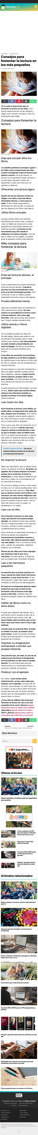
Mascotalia (23, 1110)
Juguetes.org (5, 1117)
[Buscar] (34, 741)
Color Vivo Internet (12, 1124)
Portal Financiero (25, 1114)
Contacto (13, 1105)
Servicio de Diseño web (26, 1103)
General (4, 54)
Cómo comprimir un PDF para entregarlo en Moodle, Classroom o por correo (26, 832)
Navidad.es (4, 1114)
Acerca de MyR (23, 1105)
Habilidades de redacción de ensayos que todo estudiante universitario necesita (17, 1062)
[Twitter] (20, 1)
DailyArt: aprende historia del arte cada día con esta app (26, 864)
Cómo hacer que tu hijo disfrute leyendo (25, 842)
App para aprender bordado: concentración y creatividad (16, 930)
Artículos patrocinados (10, 1103)
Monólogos (4, 1119)
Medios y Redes (30, 1101)
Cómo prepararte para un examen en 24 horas (16, 1088)
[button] (36, 6)
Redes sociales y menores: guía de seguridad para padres (18, 903)
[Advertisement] (19, 31)
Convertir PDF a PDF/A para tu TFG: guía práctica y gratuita (26, 853)
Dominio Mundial (5, 1112)
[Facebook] (17, 1)
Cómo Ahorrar (24, 1112)
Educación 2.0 (5, 1110)
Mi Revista (23, 1117)
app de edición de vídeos (22, 710)
